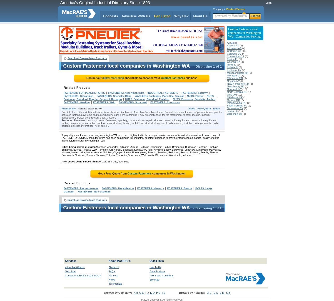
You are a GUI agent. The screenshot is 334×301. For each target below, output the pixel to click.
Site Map (154, 279)
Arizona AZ (233, 45)
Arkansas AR (234, 48)
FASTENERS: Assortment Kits (126, 92)
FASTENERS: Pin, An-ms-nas (81, 188)
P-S (158, 292)
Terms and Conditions (162, 275)
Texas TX (232, 111)
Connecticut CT (235, 56)
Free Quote (204, 108)
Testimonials (115, 283)
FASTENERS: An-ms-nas (165, 102)
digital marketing (113, 78)
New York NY (234, 89)
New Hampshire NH (238, 83)
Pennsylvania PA (236, 102)
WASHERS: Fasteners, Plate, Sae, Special (159, 96)
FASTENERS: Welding (77, 102)
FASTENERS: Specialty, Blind (114, 96)
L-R (222, 292)
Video (191, 108)
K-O (152, 292)
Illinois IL (231, 64)
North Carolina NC (237, 92)
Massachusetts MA (237, 72)
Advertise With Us (136, 16)
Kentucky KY (234, 70)
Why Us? (181, 16)
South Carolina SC (237, 105)
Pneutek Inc (69, 108)
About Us (199, 16)
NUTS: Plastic (195, 96)
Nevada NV (233, 81)
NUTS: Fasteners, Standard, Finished (147, 99)
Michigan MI (233, 75)
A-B (136, 292)
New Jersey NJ (235, 86)
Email (216, 108)
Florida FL (232, 59)
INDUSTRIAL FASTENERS (162, 92)
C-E (141, 292)
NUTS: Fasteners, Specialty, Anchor (194, 99)
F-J (147, 292)
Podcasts (110, 16)
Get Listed (162, 16)
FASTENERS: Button (179, 188)
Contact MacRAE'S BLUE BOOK (83, 275)
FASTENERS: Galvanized (78, 96)
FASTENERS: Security (195, 92)
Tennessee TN (235, 108)
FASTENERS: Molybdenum (118, 188)
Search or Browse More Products (87, 58)
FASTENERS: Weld (104, 102)
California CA (234, 51)
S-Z (228, 292)
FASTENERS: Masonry (150, 188)
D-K (216, 292)
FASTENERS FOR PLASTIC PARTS (84, 92)
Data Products (157, 271)
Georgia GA (233, 62)
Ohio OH (232, 94)
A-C (209, 292)
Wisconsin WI (234, 113)
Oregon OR (233, 100)
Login (269, 2)
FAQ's (112, 271)
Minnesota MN (235, 78)
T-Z (163, 292)
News (112, 279)
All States (232, 42)
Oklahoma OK (235, 97)
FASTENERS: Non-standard (94, 191)
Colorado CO (234, 53)
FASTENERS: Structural (133, 102)
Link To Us (155, 267)
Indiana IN (232, 67)
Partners (113, 275)
